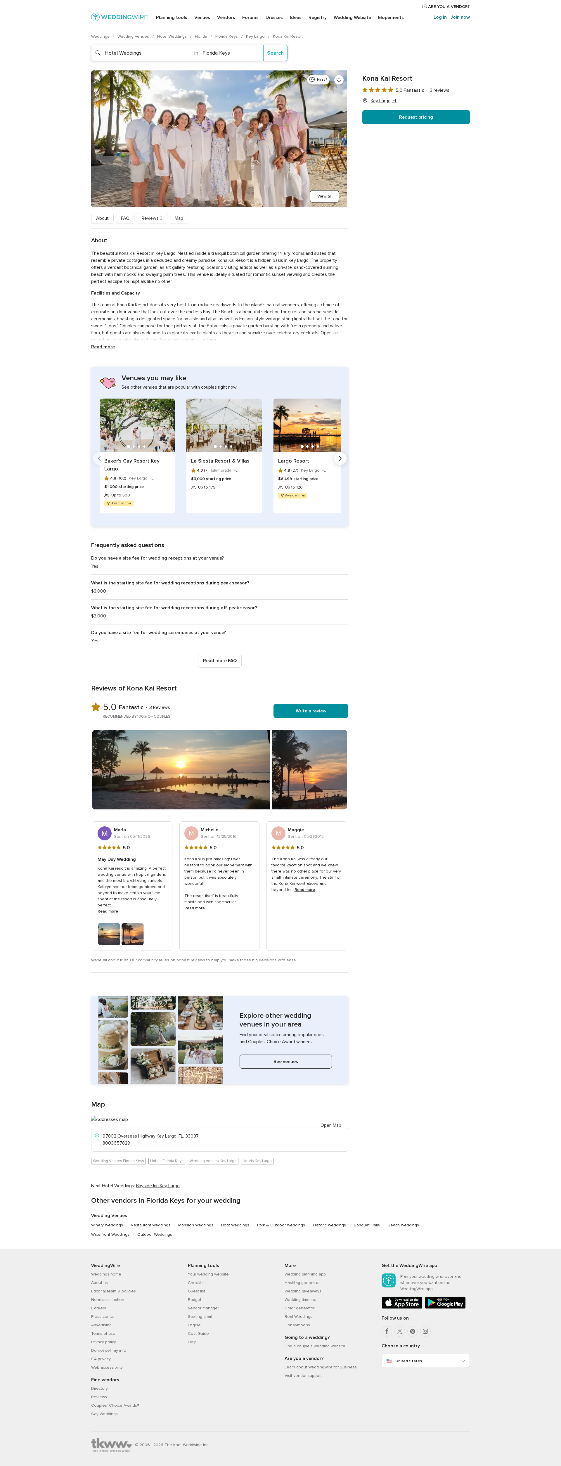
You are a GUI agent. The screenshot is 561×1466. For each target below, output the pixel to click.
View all (324, 196)
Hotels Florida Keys (166, 1161)
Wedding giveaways (303, 1291)
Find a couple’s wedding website (315, 1346)
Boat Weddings (235, 1225)
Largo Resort (293, 461)
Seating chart (200, 1316)
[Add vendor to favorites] (339, 79)
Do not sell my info (108, 1350)
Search (275, 53)
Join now (460, 17)
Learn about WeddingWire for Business (321, 1367)
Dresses (274, 17)
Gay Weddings (104, 1413)
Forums (250, 17)
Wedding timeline (300, 1299)
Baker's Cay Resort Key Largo (132, 465)
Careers (98, 1308)
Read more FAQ (220, 661)
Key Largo (256, 36)
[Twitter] (399, 1331)
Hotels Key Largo (257, 1161)
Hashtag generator (302, 1282)
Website (352, 17)
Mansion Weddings (195, 1225)
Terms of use (103, 1333)
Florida (201, 36)
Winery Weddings (107, 1225)
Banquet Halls (367, 1225)
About (102, 218)
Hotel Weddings (172, 36)
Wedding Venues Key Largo (213, 1161)
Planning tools (171, 17)
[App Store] (402, 1307)
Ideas (296, 17)
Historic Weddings (329, 1225)
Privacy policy (103, 1341)
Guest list (196, 1291)
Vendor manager (203, 1308)
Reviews (152, 218)
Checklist (196, 1282)
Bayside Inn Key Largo (158, 1186)
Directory (99, 1388)
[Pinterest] (412, 1331)
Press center (103, 1316)
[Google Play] (445, 1307)
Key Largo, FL (384, 101)
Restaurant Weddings (150, 1225)
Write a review (311, 711)
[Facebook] (387, 1331)
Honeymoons (297, 1325)
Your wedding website (208, 1274)
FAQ (125, 218)
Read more (103, 347)
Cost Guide (198, 1333)
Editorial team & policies (113, 1291)
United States (408, 1360)
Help (192, 1341)
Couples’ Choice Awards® (115, 1405)
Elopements (391, 17)
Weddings (100, 36)
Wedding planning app (305, 1274)
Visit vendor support (303, 1375)
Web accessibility (107, 1367)
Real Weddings (298, 1316)
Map (179, 218)
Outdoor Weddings (154, 1234)
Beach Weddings (403, 1225)
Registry (318, 17)
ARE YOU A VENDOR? (448, 6)
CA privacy (101, 1358)
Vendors (226, 17)
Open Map (331, 1125)
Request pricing (416, 117)
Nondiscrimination (107, 1299)
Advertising (101, 1325)
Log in (440, 17)
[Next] (340, 458)
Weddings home (106, 1274)
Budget (194, 1299)
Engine (194, 1325)
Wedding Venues (133, 36)
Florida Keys (227, 36)
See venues (285, 1062)
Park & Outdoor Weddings (281, 1225)
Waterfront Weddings (110, 1234)
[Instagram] (425, 1331)
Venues (202, 17)
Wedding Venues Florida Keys (118, 1161)
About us (99, 1282)
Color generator (299, 1308)
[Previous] (99, 458)
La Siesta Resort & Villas (220, 461)
